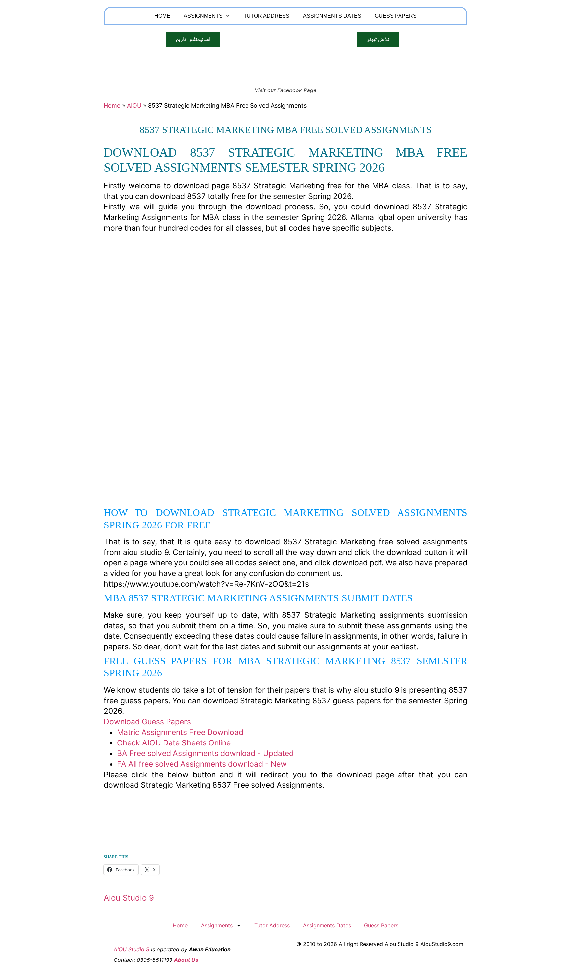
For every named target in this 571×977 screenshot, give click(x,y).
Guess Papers (396, 15)
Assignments (203, 15)
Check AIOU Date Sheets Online (174, 742)
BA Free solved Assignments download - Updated (205, 753)
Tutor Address (266, 15)
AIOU (134, 105)
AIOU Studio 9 (131, 949)
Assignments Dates (332, 15)
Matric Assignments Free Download (180, 732)
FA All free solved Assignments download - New (202, 764)
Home (162, 15)
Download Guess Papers (147, 721)
